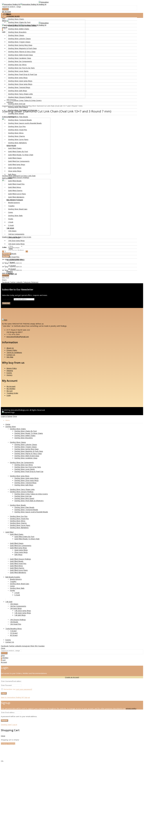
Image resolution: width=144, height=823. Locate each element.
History (9, 375)
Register (4, 720)
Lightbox (10, 102)
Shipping (10, 370)
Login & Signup (6, 416)
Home (4, 106)
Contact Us (11, 355)
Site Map (10, 357)
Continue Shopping (8, 744)
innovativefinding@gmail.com (18, 336)
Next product (7, 178)
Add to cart (6, 254)
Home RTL (11, 106)
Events (9, 373)
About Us (10, 348)
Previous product (8, 116)
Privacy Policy (12, 350)
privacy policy (131, 708)
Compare (5, 275)
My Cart (10, 391)
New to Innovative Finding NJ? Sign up (15, 697)
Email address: (8, 299)
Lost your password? (24, 689)
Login (9, 395)
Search (5, 9)
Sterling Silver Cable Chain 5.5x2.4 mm (16, 237)
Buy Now (6, 256)
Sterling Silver (20, 106)
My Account (11, 386)
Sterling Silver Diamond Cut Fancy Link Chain (19, 176)
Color (4, 247)
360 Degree (11, 100)
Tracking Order (12, 393)
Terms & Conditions (14, 352)
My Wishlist (11, 388)
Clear (11, 248)
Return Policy (12, 368)
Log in (4, 693)
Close (15, 416)
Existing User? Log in (9, 724)
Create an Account (72, 677)
